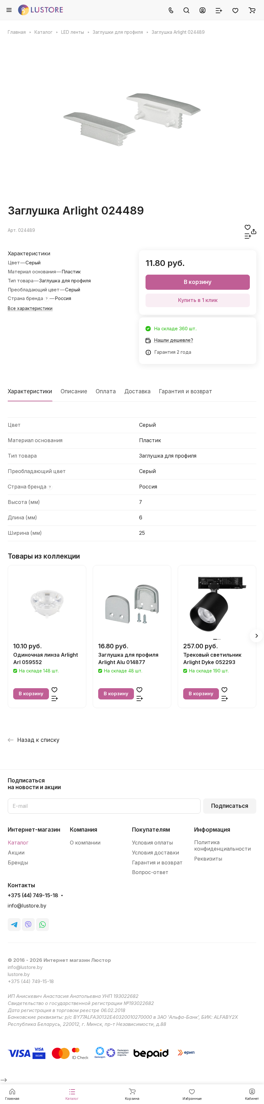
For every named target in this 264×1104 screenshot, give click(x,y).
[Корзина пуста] (252, 10)
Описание (74, 391)
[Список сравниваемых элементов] (219, 10)
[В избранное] (247, 227)
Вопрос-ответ (150, 872)
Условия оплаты (152, 843)
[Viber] (28, 924)
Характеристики (30, 391)
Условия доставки (155, 853)
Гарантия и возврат (185, 391)
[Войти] (202, 10)
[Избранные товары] (235, 10)
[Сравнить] (248, 236)
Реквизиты (208, 859)
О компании (85, 843)
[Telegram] (14, 924)
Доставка (137, 391)
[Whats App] (42, 924)
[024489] (132, 120)
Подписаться (229, 806)
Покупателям (151, 829)
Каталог (18, 843)
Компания (83, 829)
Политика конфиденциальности (222, 845)
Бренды (18, 863)
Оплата (106, 391)
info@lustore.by (27, 906)
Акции (16, 853)
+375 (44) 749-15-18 (33, 896)
